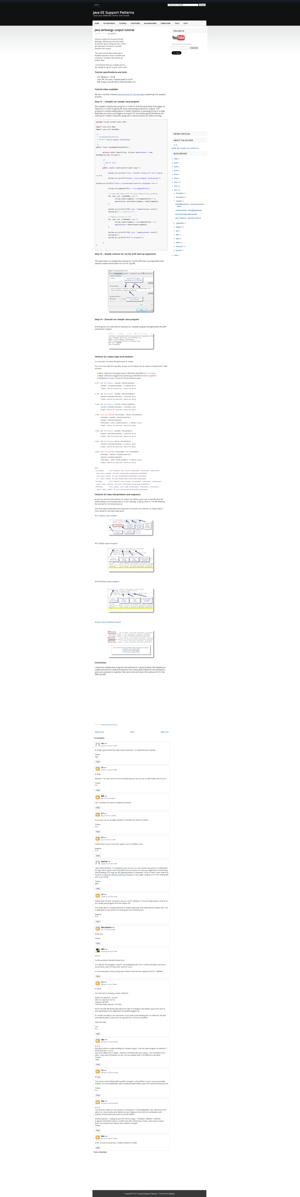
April (178, 239)
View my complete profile (185, 148)
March (178, 242)
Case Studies (135, 23)
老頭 (102, 796)
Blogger (171, 1193)
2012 (176, 186)
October (179, 201)
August (178, 227)
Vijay (102, 1039)
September (180, 223)
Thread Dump (166, 23)
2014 (176, 178)
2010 (176, 255)
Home (97, 23)
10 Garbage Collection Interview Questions (118, 875)
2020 (176, 159)
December (180, 193)
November (180, 197)
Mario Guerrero (106, 927)
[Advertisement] (147, 54)
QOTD (186, 23)
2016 (176, 170)
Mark (102, 1136)
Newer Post (99, 732)
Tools (177, 23)
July (177, 231)
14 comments (111, 33)
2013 (176, 182)
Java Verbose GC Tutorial (109, 724)
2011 (176, 190)
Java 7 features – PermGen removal (188, 218)
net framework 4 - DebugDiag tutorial (188, 210)
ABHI (102, 949)
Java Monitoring (150, 23)
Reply (97, 762)
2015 (176, 174)
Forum (96, 5)
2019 (176, 163)
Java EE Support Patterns (113, 12)
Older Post (165, 732)
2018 (176, 167)
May (177, 235)
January (179, 250)
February (179, 246)
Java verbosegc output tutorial (114, 29)
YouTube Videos (109, 23)
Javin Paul (104, 861)
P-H (102, 767)
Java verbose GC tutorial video (131, 94)
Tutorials (123, 23)
